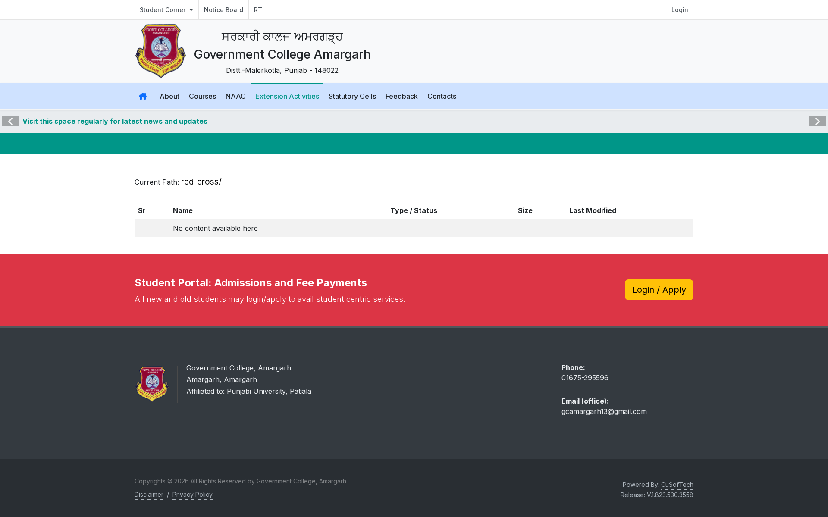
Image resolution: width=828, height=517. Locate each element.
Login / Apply (659, 290)
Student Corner (163, 9)
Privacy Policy (192, 494)
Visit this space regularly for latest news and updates (114, 121)
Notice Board (223, 9)
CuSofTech (677, 484)
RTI (259, 9)
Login (679, 9)
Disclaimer (149, 494)
